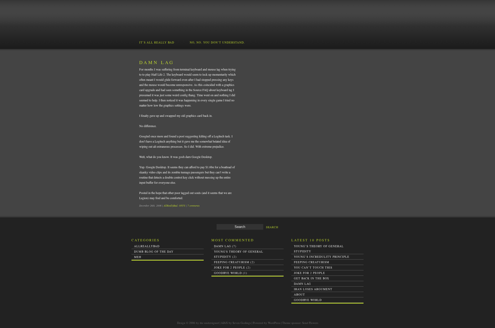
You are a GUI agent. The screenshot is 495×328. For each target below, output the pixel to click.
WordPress (274, 323)
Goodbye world (308, 300)
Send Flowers (310, 323)
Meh (137, 257)
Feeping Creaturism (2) (234, 262)
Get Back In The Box (311, 278)
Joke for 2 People (309, 273)
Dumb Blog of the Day (154, 251)
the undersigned (209, 323)
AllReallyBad (170, 205)
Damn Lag (156, 62)
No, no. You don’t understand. (217, 42)
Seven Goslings (242, 323)
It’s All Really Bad (156, 42)
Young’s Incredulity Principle (321, 257)
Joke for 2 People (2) (232, 267)
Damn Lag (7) (225, 246)
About (299, 294)
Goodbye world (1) (230, 273)
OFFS (182, 205)
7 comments (193, 205)
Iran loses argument (313, 289)
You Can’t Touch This (313, 267)
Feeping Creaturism (311, 262)
